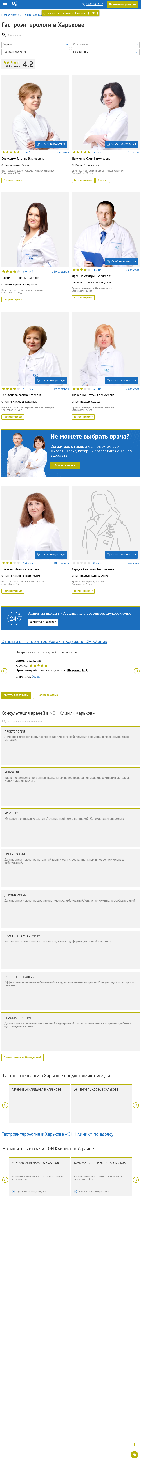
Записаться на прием (43, 622)
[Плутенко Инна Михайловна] (35, 540)
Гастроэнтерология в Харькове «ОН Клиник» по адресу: (58, 1134)
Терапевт (103, 180)
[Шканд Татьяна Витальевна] (35, 247)
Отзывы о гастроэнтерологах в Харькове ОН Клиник (54, 642)
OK (93, 13)
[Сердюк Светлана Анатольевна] (106, 540)
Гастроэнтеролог (13, 180)
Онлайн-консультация (53, 144)
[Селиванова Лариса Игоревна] (35, 366)
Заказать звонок (65, 465)
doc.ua (36, 676)
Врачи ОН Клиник (21, 15)
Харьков (37, 15)
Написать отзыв (48, 695)
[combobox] (35, 52)
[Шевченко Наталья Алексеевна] (106, 366)
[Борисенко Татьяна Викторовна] (35, 129)
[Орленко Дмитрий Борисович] (106, 247)
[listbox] (35, 45)
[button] (134, 1444)
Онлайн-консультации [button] (122, 4)
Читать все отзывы (16, 695)
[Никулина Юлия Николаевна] (106, 129)
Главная (5, 15)
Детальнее (80, 13)
